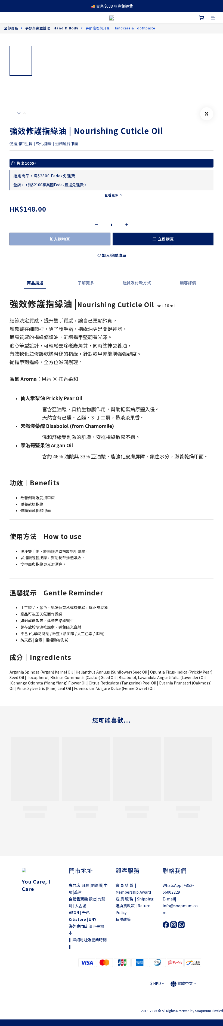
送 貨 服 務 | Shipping (135, 899)
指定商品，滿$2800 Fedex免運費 (44, 175)
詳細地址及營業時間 (89, 939)
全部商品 (11, 28)
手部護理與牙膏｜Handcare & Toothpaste (120, 28)
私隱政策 (123, 919)
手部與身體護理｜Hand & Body (51, 28)
